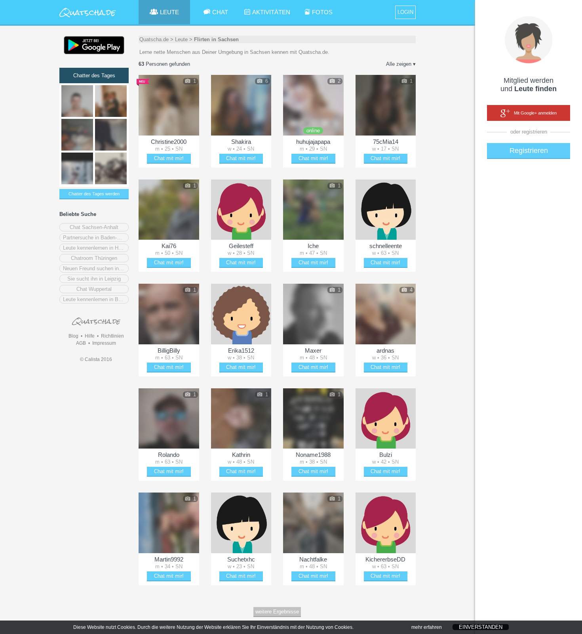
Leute (181, 39)
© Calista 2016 (96, 359)
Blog (73, 336)
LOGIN (405, 12)
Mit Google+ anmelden (535, 113)
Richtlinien (112, 336)
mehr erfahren (426, 627)
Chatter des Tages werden (94, 193)
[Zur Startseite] (87, 18)
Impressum (104, 343)
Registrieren (529, 151)
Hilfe (90, 336)
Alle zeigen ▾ (401, 64)
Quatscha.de (154, 39)
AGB (81, 343)
